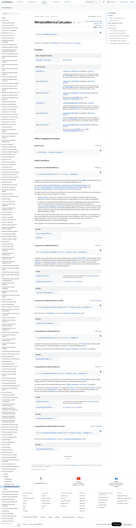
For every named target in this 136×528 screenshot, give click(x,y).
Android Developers (39, 16)
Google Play (56, 2)
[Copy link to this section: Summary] (44, 50)
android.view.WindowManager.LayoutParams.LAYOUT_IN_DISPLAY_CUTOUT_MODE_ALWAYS (61, 187)
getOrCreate (66, 60)
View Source (97, 23)
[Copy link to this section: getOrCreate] (45, 146)
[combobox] (93, 1)
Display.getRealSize (72, 349)
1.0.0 (100, 25)
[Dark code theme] (101, 32)
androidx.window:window (95, 21)
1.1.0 (101, 245)
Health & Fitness (46, 500)
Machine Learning (46, 498)
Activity (68, 43)
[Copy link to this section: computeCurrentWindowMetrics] (60, 168)
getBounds (39, 237)
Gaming (44, 495)
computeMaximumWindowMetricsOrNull (74, 125)
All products (81, 517)
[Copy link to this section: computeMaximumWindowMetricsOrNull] (66, 426)
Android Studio (124, 2)
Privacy (43, 506)
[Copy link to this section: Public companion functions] (61, 139)
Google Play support (122, 500)
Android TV (63, 506)
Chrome (50, 517)
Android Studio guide (103, 497)
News (24, 506)
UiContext (77, 43)
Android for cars (65, 503)
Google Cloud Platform (68, 517)
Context (65, 83)
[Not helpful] (100, 16)
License (30, 524)
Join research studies (122, 503)
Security (25, 500)
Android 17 (82, 495)
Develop (44, 2)
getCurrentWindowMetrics (43, 233)
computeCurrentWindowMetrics (72, 71)
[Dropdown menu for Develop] (48, 2)
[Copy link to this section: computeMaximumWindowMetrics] (61, 331)
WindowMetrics (56, 43)
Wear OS (63, 498)
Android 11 (82, 511)
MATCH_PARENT (69, 75)
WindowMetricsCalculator (50, 34)
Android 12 (82, 508)
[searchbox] (10, 13)
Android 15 (82, 500)
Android (25, 495)
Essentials (19, 2)
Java (100, 27)
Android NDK (101, 507)
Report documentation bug (124, 498)
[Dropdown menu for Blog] (71, 2)
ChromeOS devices (65, 500)
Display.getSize (43, 197)
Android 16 (82, 498)
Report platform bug (122, 495)
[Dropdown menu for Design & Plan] (38, 2)
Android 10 (85, 349)
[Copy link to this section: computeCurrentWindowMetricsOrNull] (64, 301)
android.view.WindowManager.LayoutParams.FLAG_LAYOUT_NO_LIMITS (55, 189)
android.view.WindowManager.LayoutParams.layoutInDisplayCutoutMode (64, 185)
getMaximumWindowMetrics (43, 359)
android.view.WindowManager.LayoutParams (51, 206)
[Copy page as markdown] (78, 22)
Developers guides (103, 500)
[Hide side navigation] (19, 525)
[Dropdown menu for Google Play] (61, 2)
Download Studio (102, 505)
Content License (75, 465)
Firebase (57, 517)
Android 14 (82, 503)
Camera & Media (46, 503)
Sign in (132, 2)
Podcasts (25, 511)
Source (25, 503)
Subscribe (116, 524)
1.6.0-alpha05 (98, 300)
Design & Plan (32, 2)
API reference (6, 8)
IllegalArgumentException (44, 281)
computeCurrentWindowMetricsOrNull (74, 93)
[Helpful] (98, 16)
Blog (68, 2)
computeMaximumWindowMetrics (72, 103)
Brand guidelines (38, 524)
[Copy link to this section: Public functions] (50, 161)
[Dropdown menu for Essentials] (24, 2)
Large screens (64, 495)
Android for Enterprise (28, 498)
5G (42, 508)
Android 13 (82, 506)
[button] (10, 17)
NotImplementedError (42, 276)
